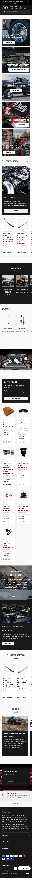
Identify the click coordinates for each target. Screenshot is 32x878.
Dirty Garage (21, 1)
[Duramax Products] (22, 281)
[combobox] (16, 12)
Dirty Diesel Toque (6, 424)
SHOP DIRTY (16, 90)
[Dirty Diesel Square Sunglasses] (23, 411)
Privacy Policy (5, 873)
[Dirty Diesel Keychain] (8, 495)
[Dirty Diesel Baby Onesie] (23, 452)
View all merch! (16, 398)
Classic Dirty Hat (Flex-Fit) (23, 507)
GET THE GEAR (22, 125)
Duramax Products (22, 290)
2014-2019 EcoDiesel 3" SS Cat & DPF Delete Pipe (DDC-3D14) (8, 237)
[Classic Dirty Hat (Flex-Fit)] (23, 495)
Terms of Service (14, 873)
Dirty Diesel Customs (11, 871)
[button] (25, 7)
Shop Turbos (7, 643)
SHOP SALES (9, 152)
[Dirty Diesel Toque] (8, 411)
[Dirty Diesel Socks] (8, 532)
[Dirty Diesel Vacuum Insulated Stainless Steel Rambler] (8, 452)
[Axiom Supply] (22, 320)
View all (27, 161)
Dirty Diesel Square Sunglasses (21, 425)
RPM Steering (8, 329)
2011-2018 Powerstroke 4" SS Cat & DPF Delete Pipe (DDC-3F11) (23, 238)
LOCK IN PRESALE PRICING (18, 70)
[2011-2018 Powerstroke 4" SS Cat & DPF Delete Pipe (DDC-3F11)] (23, 224)
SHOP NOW (9, 42)
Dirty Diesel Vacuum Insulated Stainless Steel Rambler (8, 467)
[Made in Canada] (16, 180)
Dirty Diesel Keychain (6, 507)
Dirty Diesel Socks (6, 545)
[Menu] (29, 7)
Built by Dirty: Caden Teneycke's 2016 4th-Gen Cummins (15, 735)
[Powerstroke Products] (8, 281)
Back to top (16, 803)
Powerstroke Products (8, 291)
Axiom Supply (22, 329)
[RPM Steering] (8, 320)
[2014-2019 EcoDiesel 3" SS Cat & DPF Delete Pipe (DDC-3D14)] (9, 224)
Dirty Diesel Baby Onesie (23, 465)
